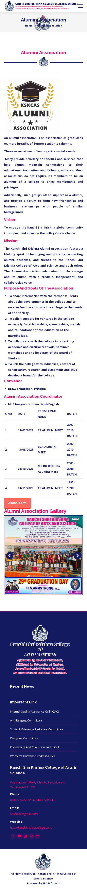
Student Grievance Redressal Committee (36, 729)
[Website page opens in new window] (37, 836)
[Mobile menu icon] (80, 6)
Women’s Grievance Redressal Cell (32, 756)
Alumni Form (17, 503)
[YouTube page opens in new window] (19, 836)
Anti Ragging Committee (26, 720)
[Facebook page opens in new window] (13, 836)
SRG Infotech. (51, 883)
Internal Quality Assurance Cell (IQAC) (34, 711)
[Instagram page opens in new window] (25, 836)
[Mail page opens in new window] (31, 836)
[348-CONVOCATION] (43, 555)
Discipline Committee (24, 738)
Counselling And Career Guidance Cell (34, 747)
